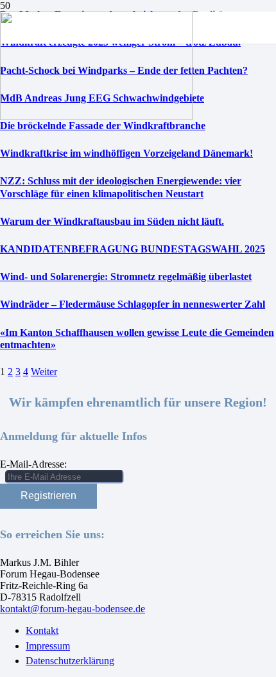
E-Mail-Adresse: (33, 464)
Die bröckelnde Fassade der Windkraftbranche (102, 125)
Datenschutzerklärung (70, 660)
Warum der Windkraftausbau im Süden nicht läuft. (112, 221)
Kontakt (42, 630)
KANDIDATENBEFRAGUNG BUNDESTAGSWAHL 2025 (132, 248)
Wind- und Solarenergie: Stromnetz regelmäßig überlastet (126, 276)
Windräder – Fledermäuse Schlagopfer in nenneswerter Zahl (132, 304)
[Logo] (96, 116)
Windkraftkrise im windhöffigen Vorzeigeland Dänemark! (126, 153)
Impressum (48, 645)
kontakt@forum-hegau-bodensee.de (72, 608)
